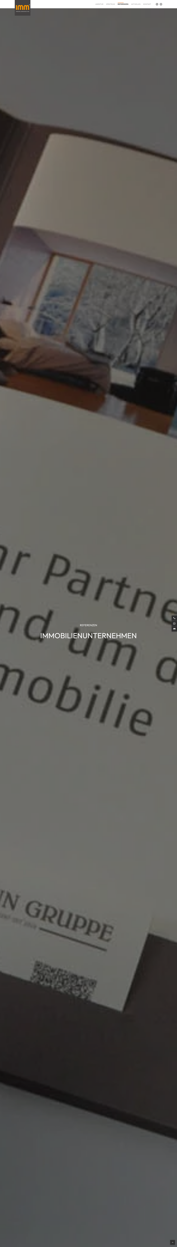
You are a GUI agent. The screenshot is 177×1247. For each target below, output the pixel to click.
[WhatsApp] (174, 623)
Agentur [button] (99, 4)
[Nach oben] (172, 1242)
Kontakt (147, 4)
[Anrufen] (174, 618)
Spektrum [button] (110, 4)
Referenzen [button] (123, 4)
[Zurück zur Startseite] (22, 8)
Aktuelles (135, 4)
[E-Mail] (174, 629)
